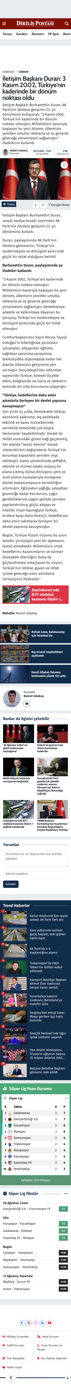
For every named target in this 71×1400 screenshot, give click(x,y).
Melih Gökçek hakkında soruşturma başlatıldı (16, 780)
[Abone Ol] (59, 205)
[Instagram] (36, 1323)
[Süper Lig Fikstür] (66, 1194)
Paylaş (11, 204)
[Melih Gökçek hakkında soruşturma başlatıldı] (18, 767)
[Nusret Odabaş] (12, 698)
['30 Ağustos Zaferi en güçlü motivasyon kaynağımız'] (18, 733)
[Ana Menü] (4, 24)
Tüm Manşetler (16, 1358)
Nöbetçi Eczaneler (18, 1336)
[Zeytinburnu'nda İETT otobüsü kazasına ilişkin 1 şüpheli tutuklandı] (18, 809)
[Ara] (67, 23)
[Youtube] (49, 1323)
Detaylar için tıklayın (35, 1180)
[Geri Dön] (10, 1378)
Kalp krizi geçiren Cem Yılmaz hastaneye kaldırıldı (50, 748)
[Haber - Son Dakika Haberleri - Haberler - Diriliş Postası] (35, 23)
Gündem (21, 34)
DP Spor (53, 34)
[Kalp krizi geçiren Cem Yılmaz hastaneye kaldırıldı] (52, 733)
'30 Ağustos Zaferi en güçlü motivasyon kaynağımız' (15, 748)
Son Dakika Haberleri (54, 1358)
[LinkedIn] (43, 1323)
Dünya (7, 34)
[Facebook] (22, 1323)
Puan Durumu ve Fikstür (49, 1347)
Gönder (11, 884)
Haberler (8, 71)
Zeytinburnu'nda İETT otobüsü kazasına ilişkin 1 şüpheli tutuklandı (18, 823)
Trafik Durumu (15, 1345)
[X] (29, 1323)
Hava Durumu (50, 1336)
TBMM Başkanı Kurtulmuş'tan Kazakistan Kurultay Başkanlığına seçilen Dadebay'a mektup (52, 825)
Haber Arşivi (14, 1367)
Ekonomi (38, 34)
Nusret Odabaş (34, 696)
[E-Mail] (27, 704)
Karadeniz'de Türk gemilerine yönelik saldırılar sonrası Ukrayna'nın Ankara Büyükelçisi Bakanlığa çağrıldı (50, 786)
